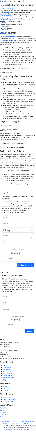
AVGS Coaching (8, 371)
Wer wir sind (7, 369)
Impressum (6, 386)
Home (5, 365)
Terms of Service (21, 429)
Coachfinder (7, 367)
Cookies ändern (8, 401)
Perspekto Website (5, 422)
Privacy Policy (10, 429)
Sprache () (7, 397)
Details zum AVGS (8, 376)
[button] (9, 26)
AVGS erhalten (7, 373)
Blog (4, 380)
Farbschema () (9, 399)
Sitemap (5, 391)
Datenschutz (7, 388)
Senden (29, 331)
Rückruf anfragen (25, 265)
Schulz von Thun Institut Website (27, 422)
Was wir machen (8, 378)
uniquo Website (14, 422)
